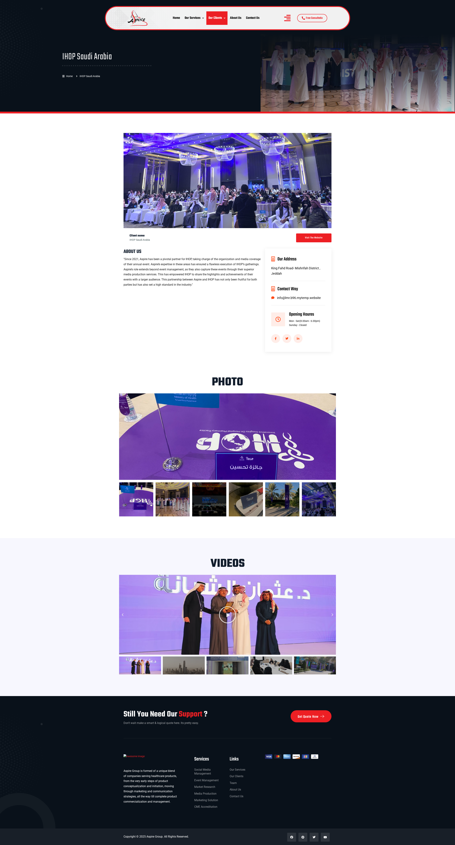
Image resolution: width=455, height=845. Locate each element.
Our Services (192, 18)
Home (176, 18)
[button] (194, 18)
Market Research (204, 787)
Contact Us (252, 18)
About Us (235, 18)
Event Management (206, 780)
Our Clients (215, 18)
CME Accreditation (205, 806)
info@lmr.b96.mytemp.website (299, 298)
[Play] (227, 615)
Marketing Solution (206, 800)
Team (233, 783)
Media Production (205, 793)
